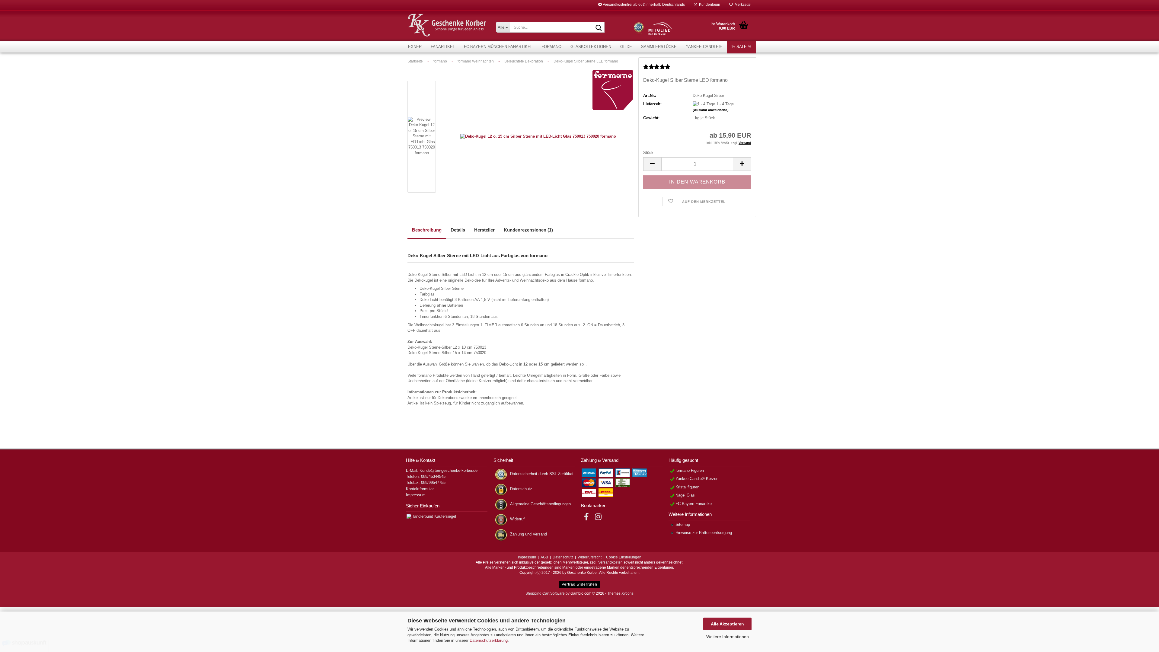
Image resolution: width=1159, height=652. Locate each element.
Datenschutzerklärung (489, 640)
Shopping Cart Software (545, 593)
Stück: (649, 152)
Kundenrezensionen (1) (528, 229)
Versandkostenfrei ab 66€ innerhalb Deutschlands (643, 4)
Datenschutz (521, 489)
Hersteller (484, 229)
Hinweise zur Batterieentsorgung (703, 532)
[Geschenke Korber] (447, 25)
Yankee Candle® (704, 46)
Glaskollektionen (590, 46)
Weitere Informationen (727, 636)
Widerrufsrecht (590, 557)
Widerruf (517, 519)
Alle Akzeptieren (727, 624)
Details (458, 229)
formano (551, 46)
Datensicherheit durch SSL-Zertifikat (541, 473)
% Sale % (742, 46)
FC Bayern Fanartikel (694, 503)
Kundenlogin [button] (708, 4)
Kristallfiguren (687, 487)
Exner (415, 46)
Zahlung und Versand (528, 534)
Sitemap (682, 524)
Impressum (416, 495)
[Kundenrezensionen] (656, 69)
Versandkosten (610, 562)
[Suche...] (599, 27)
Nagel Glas (685, 495)
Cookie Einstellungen (623, 557)
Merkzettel (742, 4)
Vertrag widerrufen (579, 584)
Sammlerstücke (659, 46)
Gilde (626, 46)
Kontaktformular (420, 489)
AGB (544, 557)
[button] (652, 164)
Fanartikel (443, 46)
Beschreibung (427, 229)
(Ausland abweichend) (711, 110)
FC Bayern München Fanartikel (498, 46)
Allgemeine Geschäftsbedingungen (540, 504)
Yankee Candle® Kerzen (696, 478)
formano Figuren (689, 470)
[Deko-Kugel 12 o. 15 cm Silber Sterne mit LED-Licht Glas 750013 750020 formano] (538, 136)
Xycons (627, 593)
